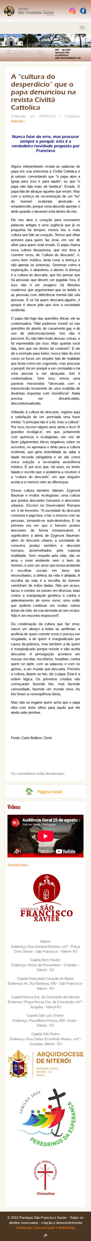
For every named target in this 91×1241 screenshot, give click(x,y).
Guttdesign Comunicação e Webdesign (45, 1228)
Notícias (17, 121)
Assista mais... (18, 865)
